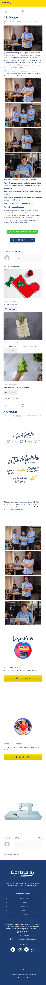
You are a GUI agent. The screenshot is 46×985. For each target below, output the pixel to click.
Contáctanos (24, 898)
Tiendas (24, 914)
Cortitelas (18, 21)
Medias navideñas (11, 305)
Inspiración (24, 906)
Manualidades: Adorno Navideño (16, 388)
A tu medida (24, 910)
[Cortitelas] (7, 3)
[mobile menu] (43, 3)
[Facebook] (18, 977)
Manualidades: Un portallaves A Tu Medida (20, 346)
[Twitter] (27, 977)
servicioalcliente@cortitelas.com (27, 939)
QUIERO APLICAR (24, 678)
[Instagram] (21, 977)
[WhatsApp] (24, 977)
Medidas (24, 902)
